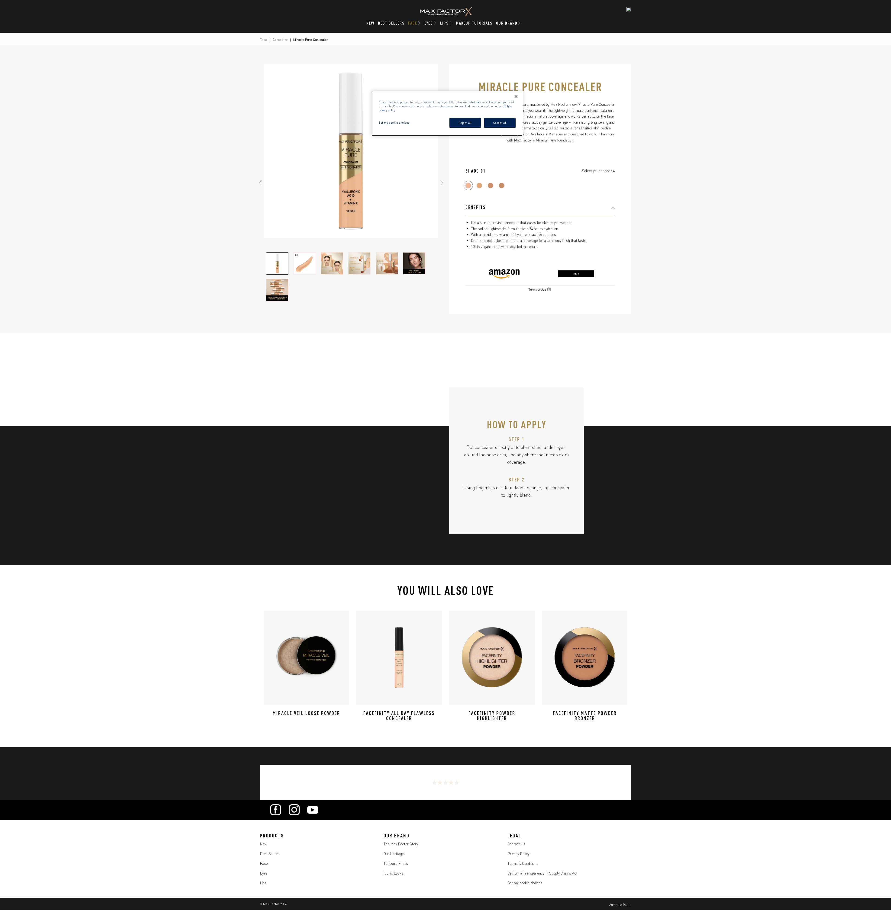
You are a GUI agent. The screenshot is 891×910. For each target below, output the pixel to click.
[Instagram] (294, 809)
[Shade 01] (468, 185)
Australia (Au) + (620, 904)
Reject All (465, 123)
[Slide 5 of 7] (386, 263)
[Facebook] (275, 809)
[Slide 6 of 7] (414, 263)
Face (263, 39)
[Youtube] (312, 809)
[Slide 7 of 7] (277, 290)
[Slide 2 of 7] (304, 263)
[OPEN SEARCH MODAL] (628, 9)
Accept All (500, 123)
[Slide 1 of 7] (277, 263)
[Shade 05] (501, 185)
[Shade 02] (479, 185)
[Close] (516, 96)
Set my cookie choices (524, 882)
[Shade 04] (490, 185)
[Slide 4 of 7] (359, 263)
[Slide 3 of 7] (332, 263)
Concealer (280, 39)
